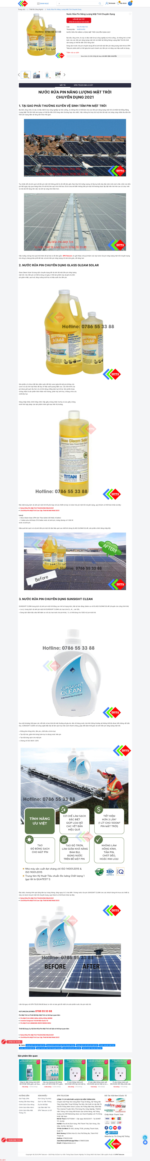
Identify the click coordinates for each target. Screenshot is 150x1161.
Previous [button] (18, 74)
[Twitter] (110, 1128)
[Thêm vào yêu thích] (130, 14)
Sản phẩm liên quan (28, 1056)
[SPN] (27, 4)
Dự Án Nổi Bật (43, 1104)
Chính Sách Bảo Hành (26, 1107)
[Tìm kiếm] (100, 4)
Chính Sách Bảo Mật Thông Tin (26, 1111)
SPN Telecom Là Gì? (45, 1110)
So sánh (3, 1160)
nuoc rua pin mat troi (107, 1045)
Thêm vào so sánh (73, 52)
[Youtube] (115, 1128)
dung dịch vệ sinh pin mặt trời (87, 1045)
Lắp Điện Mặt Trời (44, 1107)
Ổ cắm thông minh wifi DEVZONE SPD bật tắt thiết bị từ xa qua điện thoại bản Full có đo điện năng (75, 1083)
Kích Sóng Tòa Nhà (44, 1098)
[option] (41, 35)
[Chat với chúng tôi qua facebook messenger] (145, 1142)
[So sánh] (39, 1070)
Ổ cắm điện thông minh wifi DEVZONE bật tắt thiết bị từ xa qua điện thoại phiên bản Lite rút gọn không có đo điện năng (97, 1083)
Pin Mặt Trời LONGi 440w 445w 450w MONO (36, 1018)
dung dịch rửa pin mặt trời (36, 1045)
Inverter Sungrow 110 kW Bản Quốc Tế (34, 1020)
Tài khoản (111, 3)
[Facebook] (106, 1128)
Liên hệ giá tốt (79, 19)
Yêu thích (123, 3)
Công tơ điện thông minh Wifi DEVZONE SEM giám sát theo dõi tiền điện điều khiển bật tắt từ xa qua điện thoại (29, 1083)
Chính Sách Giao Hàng (26, 1104)
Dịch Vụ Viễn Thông (45, 1101)
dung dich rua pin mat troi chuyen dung (60, 1045)
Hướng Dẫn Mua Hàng (26, 1101)
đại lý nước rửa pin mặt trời (92, 1048)
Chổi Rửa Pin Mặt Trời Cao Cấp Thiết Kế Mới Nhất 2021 (39, 1037)
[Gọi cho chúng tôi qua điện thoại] (4, 1042)
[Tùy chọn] (20, 1070)
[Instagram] (119, 1128)
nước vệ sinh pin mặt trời (71, 1048)
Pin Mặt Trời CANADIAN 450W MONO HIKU (35, 1023)
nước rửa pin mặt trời (27, 1048)
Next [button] (64, 74)
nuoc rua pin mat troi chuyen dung (49, 1048)
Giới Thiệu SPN (24, 1098)
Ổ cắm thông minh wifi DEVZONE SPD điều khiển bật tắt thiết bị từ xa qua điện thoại (120, 1083)
